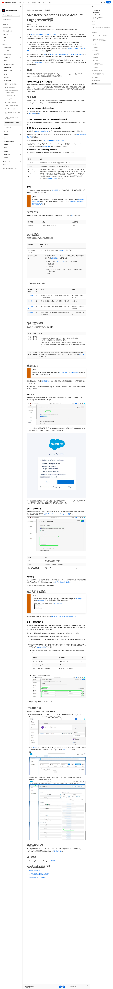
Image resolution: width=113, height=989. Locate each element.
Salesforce (34, 748)
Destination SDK (6, 161)
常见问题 (5, 165)
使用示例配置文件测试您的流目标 (39, 874)
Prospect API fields (41, 647)
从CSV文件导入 (61, 261)
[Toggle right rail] (92, 6)
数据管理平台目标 (7, 67)
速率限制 (55, 190)
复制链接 (101, 17)
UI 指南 (4, 41)
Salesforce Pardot (67, 750)
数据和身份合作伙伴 (8, 70)
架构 (29, 114)
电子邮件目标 (6, 77)
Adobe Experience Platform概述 (38, 877)
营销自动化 (6, 134)
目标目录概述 (7, 47)
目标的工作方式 (6, 34)
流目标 (5, 147)
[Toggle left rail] (21, 6)
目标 (44, 54)
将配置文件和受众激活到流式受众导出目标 (63, 616)
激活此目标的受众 (97, 70)
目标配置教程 (46, 381)
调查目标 (6, 151)
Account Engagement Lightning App (54, 140)
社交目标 (6, 144)
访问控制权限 (63, 372)
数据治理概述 (58, 851)
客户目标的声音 (7, 154)
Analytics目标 (7, 57)
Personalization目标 (9, 141)
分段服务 (61, 250)
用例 (93, 24)
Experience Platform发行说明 (10, 168)
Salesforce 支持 (46, 146)
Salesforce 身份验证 (52, 178)
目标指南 (47, 10)
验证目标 (95, 60)
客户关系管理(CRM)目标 (9, 64)
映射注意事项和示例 (98, 74)
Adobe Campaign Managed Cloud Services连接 (11, 91)
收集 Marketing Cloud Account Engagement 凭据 (56, 514)
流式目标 (81, 354)
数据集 (34, 114)
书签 (95, 17)
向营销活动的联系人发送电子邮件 (101, 28)
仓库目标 (6, 157)
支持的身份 (95, 47)
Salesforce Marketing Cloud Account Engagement (43, 34)
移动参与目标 (6, 138)
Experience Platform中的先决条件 (101, 36)
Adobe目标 (6, 50)
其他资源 (94, 84)
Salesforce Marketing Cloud (74, 48)
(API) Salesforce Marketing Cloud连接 (12, 113)
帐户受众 (30, 301)
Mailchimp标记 (8, 99)
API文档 (53, 861)
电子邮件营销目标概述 (11, 84)
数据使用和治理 (96, 80)
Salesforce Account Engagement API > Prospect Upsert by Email (66, 54)
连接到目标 (95, 57)
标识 (72, 215)
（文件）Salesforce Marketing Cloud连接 (12, 118)
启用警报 (95, 67)
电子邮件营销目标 (7, 80)
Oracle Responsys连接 (10, 109)
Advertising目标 (7, 54)
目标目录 (5, 44)
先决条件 (94, 32)
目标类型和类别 (7, 27)
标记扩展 (6, 131)
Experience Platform (37, 10)
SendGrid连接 (8, 127)
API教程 (4, 37)
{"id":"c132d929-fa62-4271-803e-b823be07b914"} (42, 27)
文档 (28, 10)
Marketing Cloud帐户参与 (42, 131)
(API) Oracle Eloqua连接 (10, 102)
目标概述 (5, 24)
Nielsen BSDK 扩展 (34, 870)
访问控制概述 (75, 372)
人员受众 (30, 295)
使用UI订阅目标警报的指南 (63, 582)
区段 (39, 114)
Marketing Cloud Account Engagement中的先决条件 (99, 40)
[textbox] (11, 15)
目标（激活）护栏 (7, 31)
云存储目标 (6, 60)
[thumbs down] (63, 987)
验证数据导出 (95, 77)
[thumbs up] (60, 987)
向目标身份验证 (39, 62)
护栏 (94, 44)
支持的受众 (95, 50)
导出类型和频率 (96, 54)
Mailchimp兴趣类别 (10, 95)
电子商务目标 (6, 74)
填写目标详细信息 (98, 64)
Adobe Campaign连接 (10, 87)
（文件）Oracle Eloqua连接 (11, 105)
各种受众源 (54, 258)
